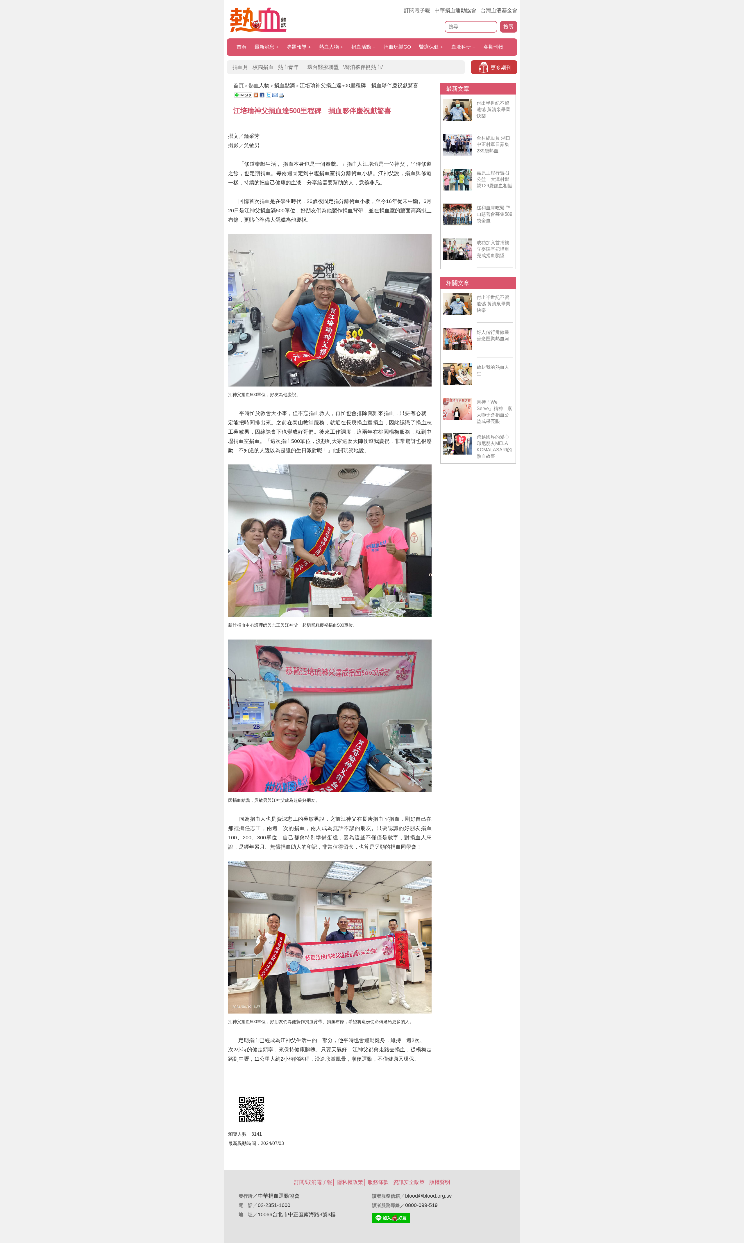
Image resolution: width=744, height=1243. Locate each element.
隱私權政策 (350, 1182)
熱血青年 (288, 67)
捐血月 (240, 67)
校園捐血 (263, 67)
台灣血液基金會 (499, 10)
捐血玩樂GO (397, 47)
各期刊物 (493, 47)
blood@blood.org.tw (428, 1196)
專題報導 (297, 47)
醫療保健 (429, 47)
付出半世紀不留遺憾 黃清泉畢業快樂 (493, 109)
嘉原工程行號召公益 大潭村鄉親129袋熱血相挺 (494, 179)
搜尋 (508, 27)
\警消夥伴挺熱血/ (363, 67)
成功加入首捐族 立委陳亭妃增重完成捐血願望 (493, 249)
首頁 (241, 47)
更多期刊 (501, 68)
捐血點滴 (284, 85)
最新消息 (264, 47)
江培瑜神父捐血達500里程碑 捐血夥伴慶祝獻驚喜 (359, 85)
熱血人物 (329, 47)
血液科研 (461, 47)
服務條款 (378, 1182)
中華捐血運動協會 (455, 10)
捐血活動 (361, 47)
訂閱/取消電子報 (313, 1182)
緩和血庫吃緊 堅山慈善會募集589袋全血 (494, 214)
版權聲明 (439, 1182)
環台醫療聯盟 (323, 67)
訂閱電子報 (417, 10)
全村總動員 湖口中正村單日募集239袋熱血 (493, 144)
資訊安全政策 (409, 1182)
